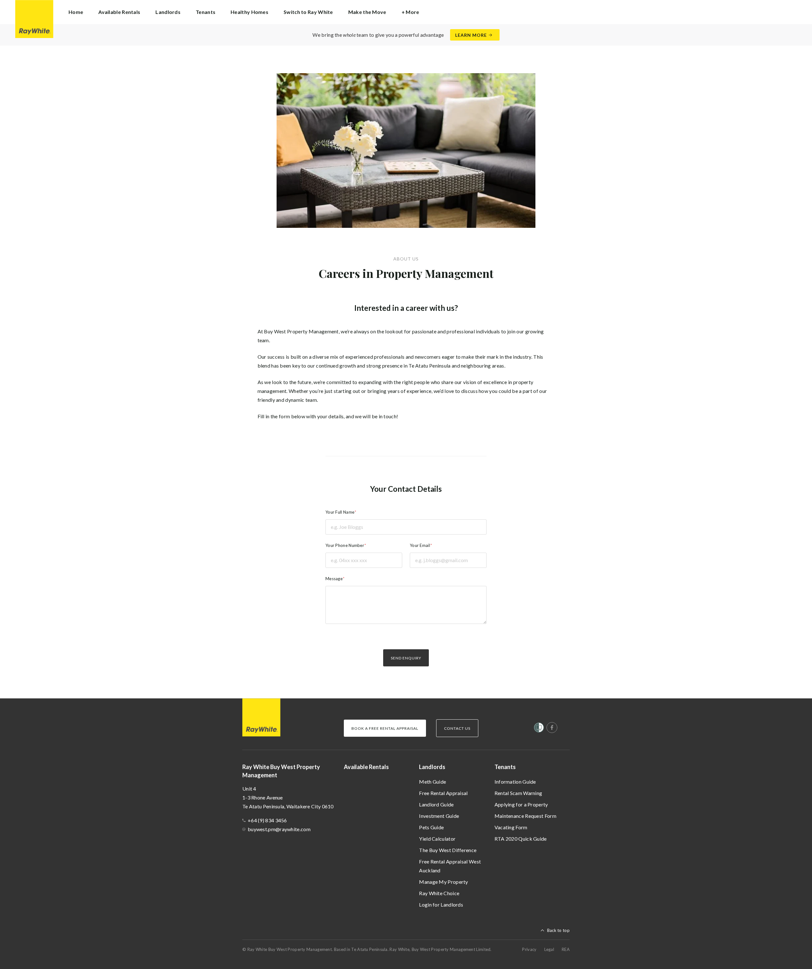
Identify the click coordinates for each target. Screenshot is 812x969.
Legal (549, 949)
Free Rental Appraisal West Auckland (450, 865)
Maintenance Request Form (525, 816)
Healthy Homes (249, 12)
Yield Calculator (437, 839)
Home (76, 12)
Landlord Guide (436, 804)
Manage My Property (443, 882)
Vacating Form (510, 827)
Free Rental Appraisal (443, 793)
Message (334, 578)
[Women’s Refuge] (539, 729)
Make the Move (367, 12)
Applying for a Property (521, 804)
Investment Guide (439, 816)
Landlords (432, 766)
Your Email (420, 545)
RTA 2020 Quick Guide (520, 839)
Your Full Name (339, 512)
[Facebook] (552, 727)
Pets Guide (431, 827)
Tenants (505, 766)
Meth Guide (432, 782)
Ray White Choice (439, 893)
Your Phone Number (344, 545)
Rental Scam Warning (518, 793)
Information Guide (515, 782)
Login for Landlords (441, 905)
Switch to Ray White (308, 12)
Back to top (558, 930)
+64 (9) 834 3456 (267, 820)
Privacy (529, 949)
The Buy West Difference (447, 850)
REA (566, 949)
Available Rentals (119, 12)
